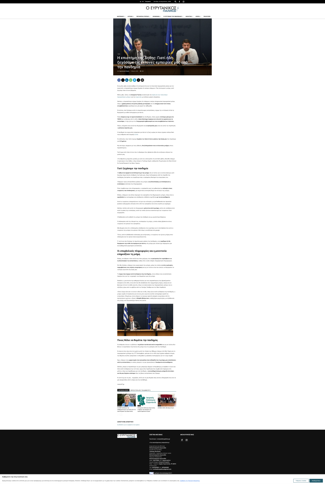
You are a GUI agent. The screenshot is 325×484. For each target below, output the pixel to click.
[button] (175, 1)
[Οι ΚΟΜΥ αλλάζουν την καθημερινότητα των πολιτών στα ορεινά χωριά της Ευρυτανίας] (126, 400)
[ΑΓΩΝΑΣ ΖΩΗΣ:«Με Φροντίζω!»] (167, 400)
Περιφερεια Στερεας (142, 16)
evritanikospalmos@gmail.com (162, 469)
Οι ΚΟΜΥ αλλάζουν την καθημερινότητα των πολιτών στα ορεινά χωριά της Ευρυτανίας (126, 409)
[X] (123, 80)
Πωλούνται (207, 16)
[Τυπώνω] (142, 80)
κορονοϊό (139, 97)
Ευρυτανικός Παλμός (124, 71)
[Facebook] (179, 1)
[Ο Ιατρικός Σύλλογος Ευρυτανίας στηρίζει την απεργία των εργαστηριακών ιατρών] (147, 400)
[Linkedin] (126, 80)
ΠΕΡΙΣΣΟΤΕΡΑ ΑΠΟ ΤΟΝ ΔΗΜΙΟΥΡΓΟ (140, 390)
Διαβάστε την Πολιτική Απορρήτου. (190, 480)
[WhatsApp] (130, 80)
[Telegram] (134, 80)
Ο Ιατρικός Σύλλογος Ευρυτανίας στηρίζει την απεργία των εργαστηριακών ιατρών (146, 409)
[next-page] (121, 415)
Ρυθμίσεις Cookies (301, 480)
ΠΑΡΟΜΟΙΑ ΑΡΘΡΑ (123, 390)
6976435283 (165, 467)
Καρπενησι (120, 16)
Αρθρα (198, 16)
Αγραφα (130, 16)
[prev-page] (118, 415)
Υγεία (119, 54)
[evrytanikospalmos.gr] (162, 9)
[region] (162, 479)
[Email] (138, 80)
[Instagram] (183, 1)
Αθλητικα (189, 16)
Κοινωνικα (156, 16)
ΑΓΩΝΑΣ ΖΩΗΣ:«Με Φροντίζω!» (166, 407)
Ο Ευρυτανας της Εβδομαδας (172, 16)
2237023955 (155, 467)
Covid (136, 134)
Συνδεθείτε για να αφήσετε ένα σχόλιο (128, 424)
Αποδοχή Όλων (316, 480)
